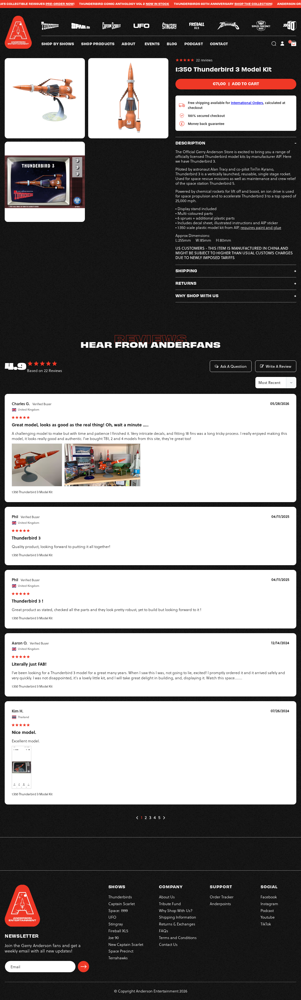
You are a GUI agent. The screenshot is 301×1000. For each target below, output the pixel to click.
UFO (112, 917)
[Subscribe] (83, 966)
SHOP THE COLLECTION (233, 3)
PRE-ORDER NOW (40, 3)
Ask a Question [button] (233, 366)
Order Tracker (222, 897)
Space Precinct (120, 951)
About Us (167, 897)
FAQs (163, 930)
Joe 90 (113, 937)
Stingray (115, 924)
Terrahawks (118, 957)
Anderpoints (220, 903)
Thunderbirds (120, 897)
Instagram (269, 903)
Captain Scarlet (121, 903)
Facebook (269, 897)
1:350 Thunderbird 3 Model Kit (32, 492)
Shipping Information (177, 917)
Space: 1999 (118, 910)
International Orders (247, 102)
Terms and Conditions (178, 937)
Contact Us (168, 944)
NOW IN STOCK (138, 3)
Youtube (268, 917)
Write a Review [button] (278, 366)
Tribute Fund (170, 903)
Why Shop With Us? (176, 910)
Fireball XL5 (118, 930)
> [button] (164, 818)
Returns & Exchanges (177, 924)
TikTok (266, 924)
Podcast (267, 910)
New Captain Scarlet (125, 944)
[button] (133, 43)
